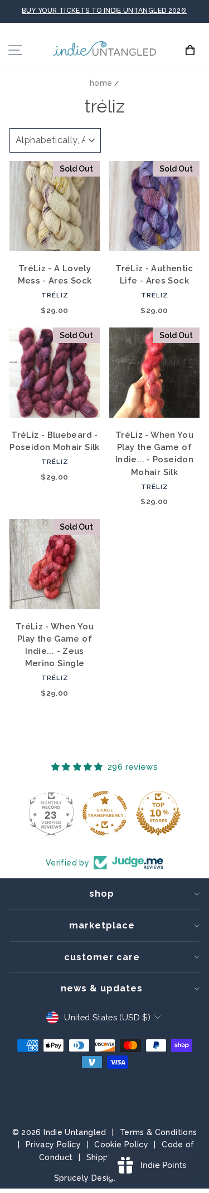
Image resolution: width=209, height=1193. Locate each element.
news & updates (102, 988)
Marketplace (102, 925)
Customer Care (102, 957)
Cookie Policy (121, 1144)
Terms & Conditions (158, 1132)
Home (101, 83)
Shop (101, 893)
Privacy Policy (53, 1144)
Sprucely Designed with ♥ (104, 1178)
